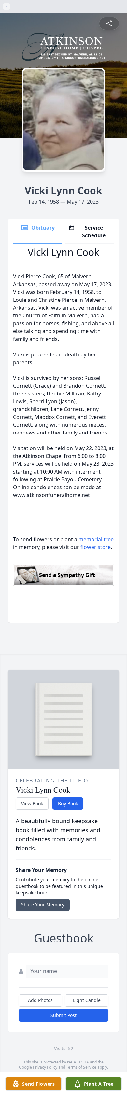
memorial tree (96, 539)
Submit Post (63, 1015)
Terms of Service (81, 1067)
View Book (32, 803)
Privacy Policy (45, 1067)
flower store (95, 547)
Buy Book (68, 803)
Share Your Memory (42, 905)
